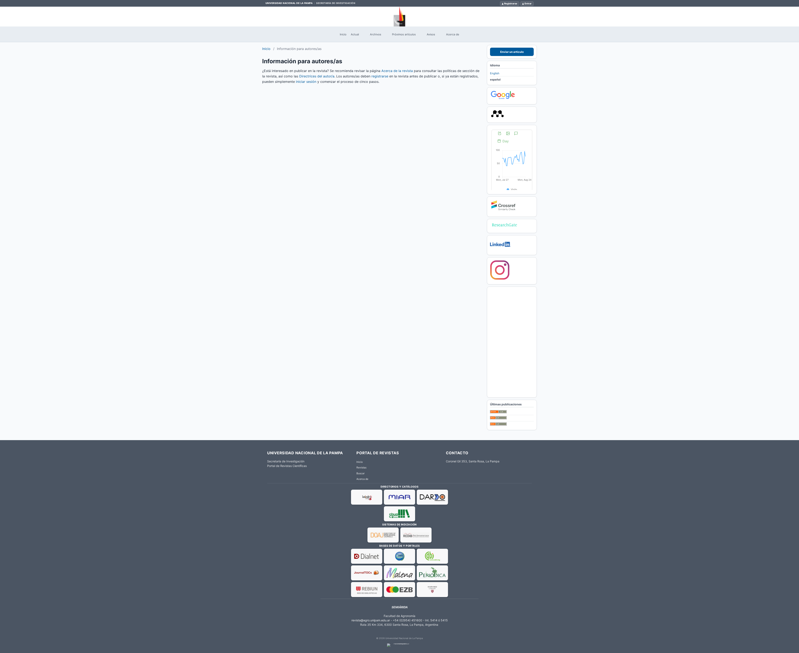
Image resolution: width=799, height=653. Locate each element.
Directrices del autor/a (316, 76)
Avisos (431, 34)
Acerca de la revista (397, 71)
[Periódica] (432, 572)
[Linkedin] (500, 249)
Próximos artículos (404, 34)
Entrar (528, 3)
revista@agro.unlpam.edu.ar (370, 620)
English (494, 73)
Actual (355, 34)
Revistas (361, 467)
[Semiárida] (399, 17)
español (495, 79)
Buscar (360, 473)
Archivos (375, 34)
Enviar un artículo (512, 51)
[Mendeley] (497, 117)
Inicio (343, 34)
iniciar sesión (306, 81)
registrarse (379, 76)
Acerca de (452, 34)
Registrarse (510, 3)
